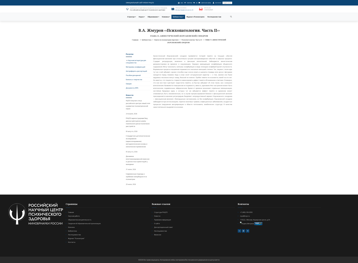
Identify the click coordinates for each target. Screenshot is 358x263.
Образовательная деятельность (79, 220)
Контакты (218, 3)
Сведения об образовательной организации (84, 223)
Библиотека (177, 17)
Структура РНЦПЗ (160, 212)
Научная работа (74, 216)
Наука (141, 17)
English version (227, 3)
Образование (153, 17)
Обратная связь (206, 3)
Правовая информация (162, 220)
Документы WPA (132, 88)
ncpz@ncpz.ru (245, 216)
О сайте (157, 223)
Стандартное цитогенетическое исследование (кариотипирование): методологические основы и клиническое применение (138, 141)
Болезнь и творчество (134, 80)
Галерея (128, 84)
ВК (196, 3)
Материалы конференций (135, 67)
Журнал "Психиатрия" (76, 238)
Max (182, 3)
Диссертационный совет (163, 227)
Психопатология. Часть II (192, 40)
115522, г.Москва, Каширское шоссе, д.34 (255, 220)
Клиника (165, 17)
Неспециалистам (214, 17)
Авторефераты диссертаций (136, 71)
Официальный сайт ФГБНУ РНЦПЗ (140, 3)
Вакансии (157, 235)
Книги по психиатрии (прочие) (166, 40)
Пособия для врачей (133, 75)
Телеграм (189, 3)
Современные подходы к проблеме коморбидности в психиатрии (136, 176)
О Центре (131, 17)
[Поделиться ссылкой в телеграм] (247, 231)
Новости (157, 216)
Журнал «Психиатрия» (195, 17)
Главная (135, 40)
